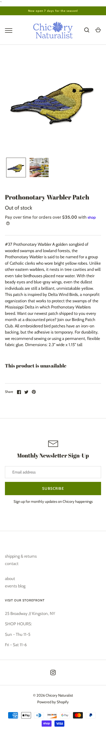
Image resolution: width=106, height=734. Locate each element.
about (10, 578)
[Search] (86, 30)
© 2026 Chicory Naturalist (53, 695)
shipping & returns (21, 556)
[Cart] (98, 30)
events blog (15, 585)
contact (11, 563)
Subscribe (53, 488)
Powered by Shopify (53, 702)
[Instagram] (53, 672)
